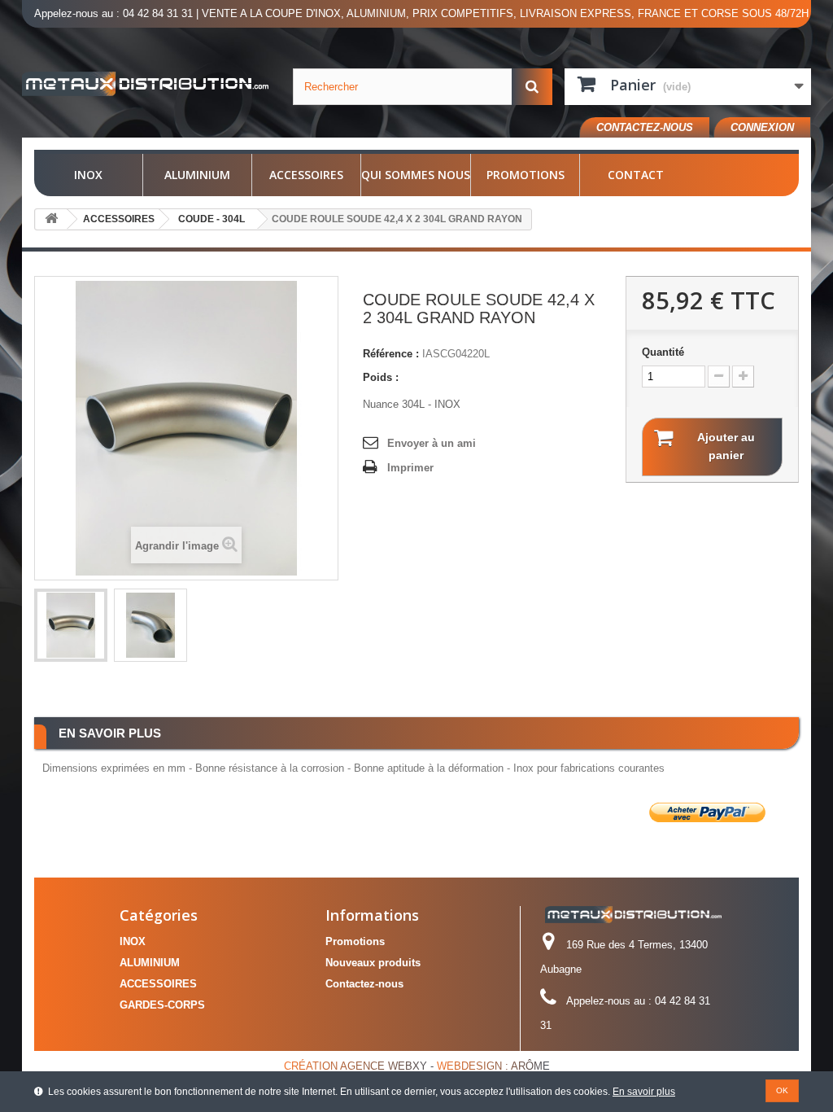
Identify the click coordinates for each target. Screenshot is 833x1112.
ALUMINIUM (197, 174)
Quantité (663, 352)
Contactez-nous (644, 127)
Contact (636, 174)
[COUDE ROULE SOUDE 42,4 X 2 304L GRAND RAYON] (71, 625)
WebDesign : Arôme (493, 1066)
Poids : (381, 377)
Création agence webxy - (360, 1066)
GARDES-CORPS (162, 1005)
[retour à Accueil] (51, 219)
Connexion (762, 127)
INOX (88, 174)
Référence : (391, 354)
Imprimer (410, 468)
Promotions (525, 174)
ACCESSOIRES (306, 174)
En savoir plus (644, 1091)
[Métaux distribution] (145, 84)
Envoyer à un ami (431, 443)
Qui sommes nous (415, 174)
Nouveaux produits (373, 963)
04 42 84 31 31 (158, 13)
